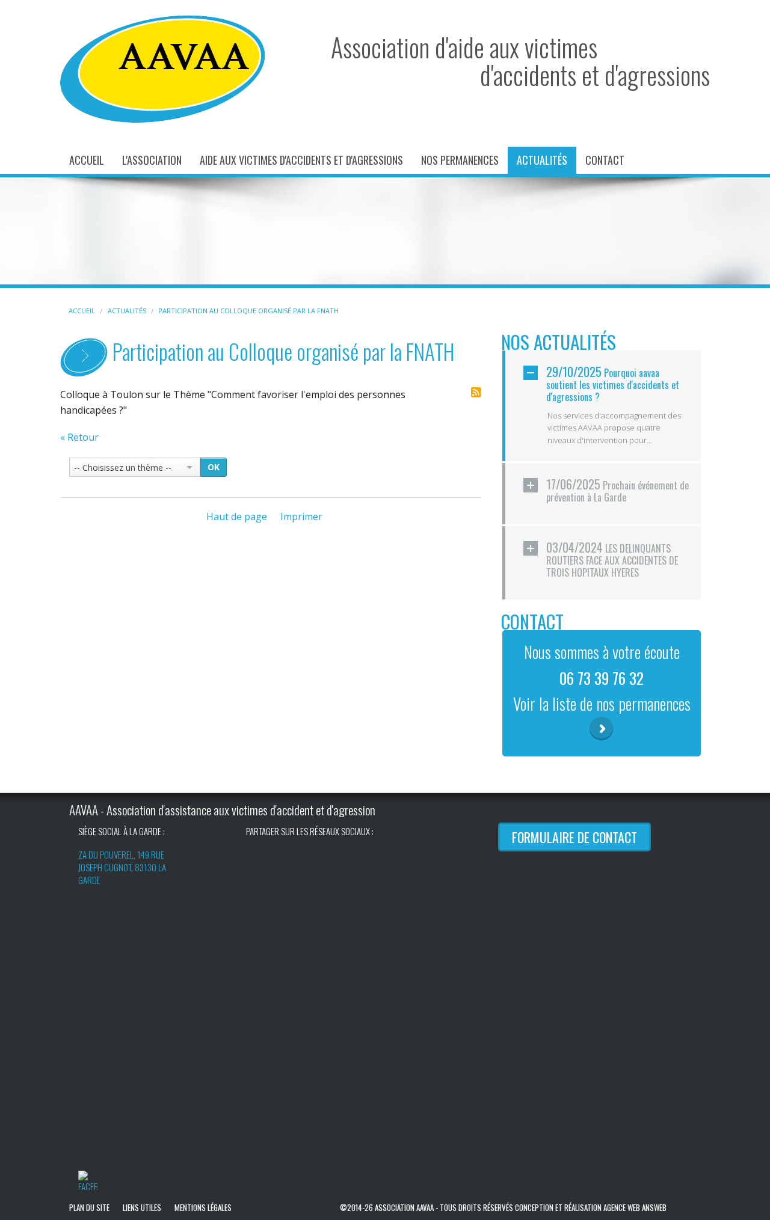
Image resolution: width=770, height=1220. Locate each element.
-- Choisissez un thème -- (122, 467)
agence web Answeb (635, 1207)
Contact (604, 160)
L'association (152, 160)
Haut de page (236, 516)
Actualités (542, 160)
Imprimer (301, 516)
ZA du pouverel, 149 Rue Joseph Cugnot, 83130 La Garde (122, 867)
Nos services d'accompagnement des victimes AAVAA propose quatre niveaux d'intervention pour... (614, 428)
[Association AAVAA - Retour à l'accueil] (162, 68)
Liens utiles (142, 1207)
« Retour (79, 437)
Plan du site (89, 1207)
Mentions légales (203, 1207)
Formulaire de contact (574, 837)
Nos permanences (460, 160)
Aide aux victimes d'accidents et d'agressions (301, 160)
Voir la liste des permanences (602, 729)
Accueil (86, 160)
